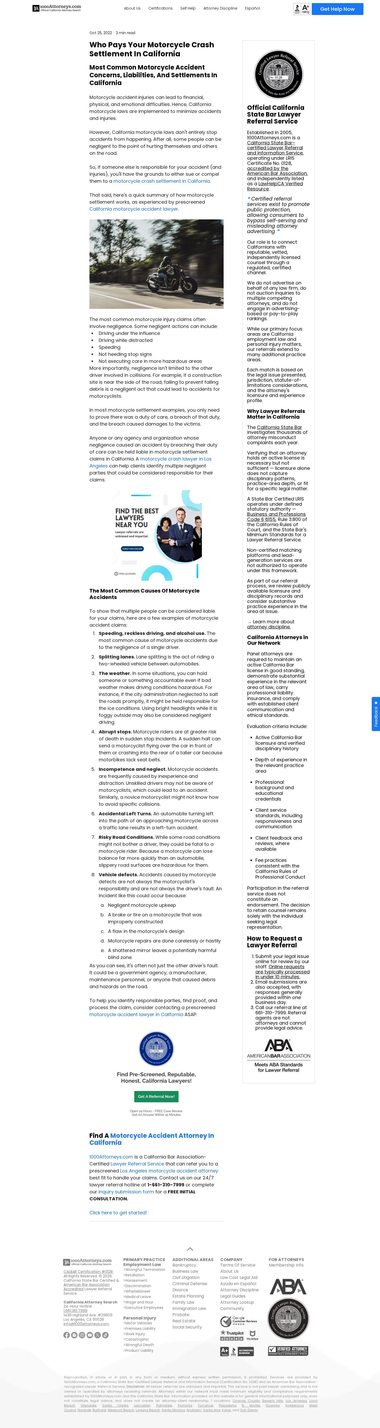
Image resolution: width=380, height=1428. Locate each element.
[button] (376, 714)
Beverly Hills (272, 1400)
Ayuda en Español (238, 1284)
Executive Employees (144, 1307)
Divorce (180, 1290)
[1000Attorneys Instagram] (82, 1335)
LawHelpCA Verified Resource (275, 186)
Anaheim (193, 1410)
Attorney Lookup (237, 1302)
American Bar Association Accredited (87, 1287)
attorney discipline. (269, 627)
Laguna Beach (148, 1410)
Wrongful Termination (145, 1269)
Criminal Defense (189, 1284)
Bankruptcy (184, 1265)
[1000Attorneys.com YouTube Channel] (90, 1335)
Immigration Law (189, 1308)
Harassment (136, 1280)
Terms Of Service (237, 1265)
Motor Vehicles (138, 1323)
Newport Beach (121, 1410)
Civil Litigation (186, 1277)
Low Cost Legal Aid (238, 1277)
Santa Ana (211, 1410)
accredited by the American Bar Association (277, 171)
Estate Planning (188, 1296)
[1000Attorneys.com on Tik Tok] (105, 1335)
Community (232, 1308)
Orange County (246, 1400)
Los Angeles (296, 1400)
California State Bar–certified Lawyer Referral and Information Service (275, 148)
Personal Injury (139, 1318)
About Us (229, 1271)
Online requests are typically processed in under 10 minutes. (282, 971)
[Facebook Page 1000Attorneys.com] (66, 1335)
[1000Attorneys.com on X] (97, 1335)
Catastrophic (137, 1339)
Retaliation (135, 1275)
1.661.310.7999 (75, 1310)
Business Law (185, 1271)
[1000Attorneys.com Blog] (74, 1335)
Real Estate (183, 1321)
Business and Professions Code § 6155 (276, 517)
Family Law (183, 1302)
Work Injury (135, 1334)
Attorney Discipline (240, 1290)
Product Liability (139, 1350)
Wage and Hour (139, 1302)
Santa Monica (173, 1410)
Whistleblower (137, 1291)
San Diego (249, 1410)
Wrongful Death (139, 1344)
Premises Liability (140, 1328)
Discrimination (138, 1285)
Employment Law (142, 1265)
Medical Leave (138, 1296)
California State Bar (279, 427)
